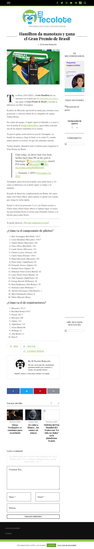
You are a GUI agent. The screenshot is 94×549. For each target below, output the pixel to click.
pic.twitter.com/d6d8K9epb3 (29, 167)
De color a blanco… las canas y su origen (33, 429)
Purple (75, 121)
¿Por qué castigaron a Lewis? (36, 222)
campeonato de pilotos (48, 98)
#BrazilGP (34, 164)
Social (31, 346)
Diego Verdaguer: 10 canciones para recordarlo (15, 429)
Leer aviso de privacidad (67, 545)
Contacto (8, 533)
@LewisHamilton (38, 161)
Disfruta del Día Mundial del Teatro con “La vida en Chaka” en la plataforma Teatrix (51, 433)
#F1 (46, 164)
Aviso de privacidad (12, 528)
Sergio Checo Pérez (29, 125)
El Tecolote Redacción (48, 44)
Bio (15, 346)
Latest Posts (35, 351)
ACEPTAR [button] (51, 545)
